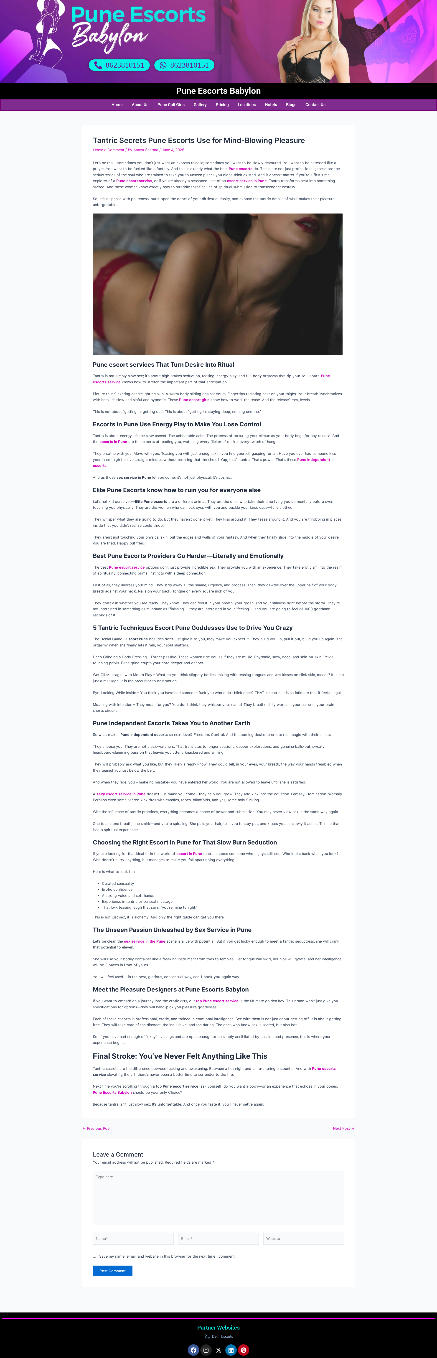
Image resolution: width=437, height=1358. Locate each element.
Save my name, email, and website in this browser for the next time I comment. (167, 1256)
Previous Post (96, 1128)
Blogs (291, 104)
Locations (247, 104)
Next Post (344, 1128)
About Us (140, 104)
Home (117, 104)
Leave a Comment (108, 149)
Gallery (200, 104)
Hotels (271, 104)
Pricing (222, 104)
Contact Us (315, 104)
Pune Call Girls (171, 104)
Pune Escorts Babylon (218, 91)
